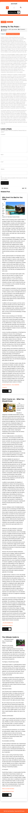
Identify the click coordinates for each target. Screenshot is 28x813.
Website (2, 169)
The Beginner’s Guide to (7, 625)
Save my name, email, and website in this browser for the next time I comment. (14, 178)
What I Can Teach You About (8, 788)
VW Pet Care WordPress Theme (10, 811)
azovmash (14, 3)
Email (2, 161)
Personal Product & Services (13, 33)
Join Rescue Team (12, 12)
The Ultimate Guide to (10, 637)
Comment (3, 134)
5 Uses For (4, 387)
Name (2, 154)
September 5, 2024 (7, 29)
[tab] (7, 7)
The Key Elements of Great (8, 791)
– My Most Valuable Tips (7, 622)
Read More (6, 391)
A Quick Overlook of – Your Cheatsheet (10, 384)
